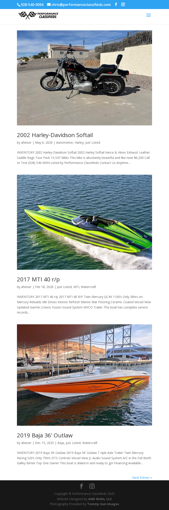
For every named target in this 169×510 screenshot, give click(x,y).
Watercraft (88, 287)
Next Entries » (142, 477)
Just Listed (92, 142)
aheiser (26, 142)
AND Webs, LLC (100, 499)
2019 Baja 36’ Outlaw (45, 435)
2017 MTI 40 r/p (38, 279)
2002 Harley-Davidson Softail (55, 135)
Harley (79, 142)
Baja (60, 443)
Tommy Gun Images (103, 504)
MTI (76, 287)
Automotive (64, 142)
